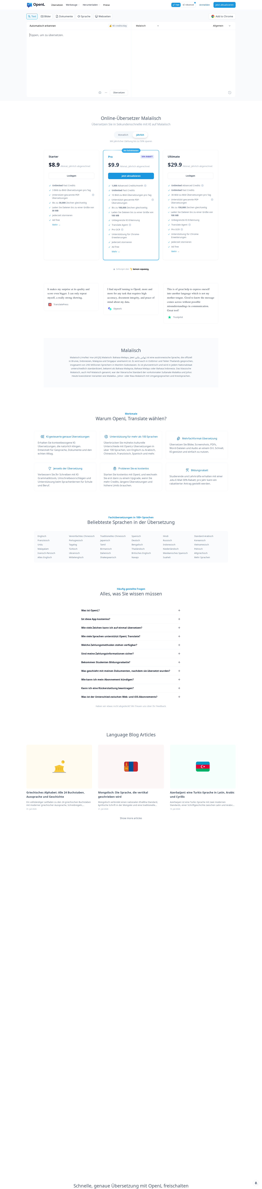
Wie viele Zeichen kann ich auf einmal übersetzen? (111, 627)
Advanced (189, 4)
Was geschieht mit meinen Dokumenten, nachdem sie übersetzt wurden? (125, 671)
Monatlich (123, 134)
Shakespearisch (108, 557)
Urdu (40, 544)
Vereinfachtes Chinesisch (82, 536)
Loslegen (71, 175)
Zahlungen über (122, 269)
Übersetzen (57, 4)
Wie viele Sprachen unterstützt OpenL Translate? (110, 636)
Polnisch (198, 548)
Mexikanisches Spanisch (175, 553)
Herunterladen (90, 4)
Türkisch (73, 548)
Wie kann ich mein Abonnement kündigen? (107, 679)
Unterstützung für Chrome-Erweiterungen (126, 236)
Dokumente (66, 16)
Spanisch (136, 536)
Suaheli (167, 557)
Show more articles (131, 818)
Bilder (47, 16)
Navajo (135, 557)
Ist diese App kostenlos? (95, 619)
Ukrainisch (74, 553)
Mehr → (56, 224)
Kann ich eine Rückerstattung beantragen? (107, 688)
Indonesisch (169, 544)
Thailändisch (138, 548)
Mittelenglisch (76, 557)
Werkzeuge (71, 4)
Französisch (44, 540)
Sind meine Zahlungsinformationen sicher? (107, 653)
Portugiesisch (76, 540)
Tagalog (73, 544)
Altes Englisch (45, 557)
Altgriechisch (201, 553)
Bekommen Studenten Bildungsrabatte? (105, 662)
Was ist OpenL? (90, 610)
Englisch (42, 536)
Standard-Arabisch (203, 536)
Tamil (103, 544)
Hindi (165, 536)
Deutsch (136, 540)
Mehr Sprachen (202, 557)
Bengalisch (137, 544)
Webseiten (105, 16)
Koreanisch (200, 540)
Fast (177, 4)
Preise (106, 4)
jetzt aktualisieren (224, 4)
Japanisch (105, 540)
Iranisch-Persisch (46, 553)
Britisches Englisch (141, 553)
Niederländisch (171, 548)
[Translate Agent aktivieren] (100, 92)
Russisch (167, 540)
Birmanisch (106, 548)
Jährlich (140, 134)
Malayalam (43, 548)
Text (33, 16)
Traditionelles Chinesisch (113, 536)
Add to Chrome (224, 16)
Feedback (161, 706)
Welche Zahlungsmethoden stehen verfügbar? (109, 645)
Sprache (85, 16)
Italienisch (105, 553)
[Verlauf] (229, 92)
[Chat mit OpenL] (256, 1183)
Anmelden (204, 4)
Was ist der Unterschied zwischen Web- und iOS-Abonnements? (119, 696)
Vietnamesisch (201, 544)
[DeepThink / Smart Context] (106, 92)
